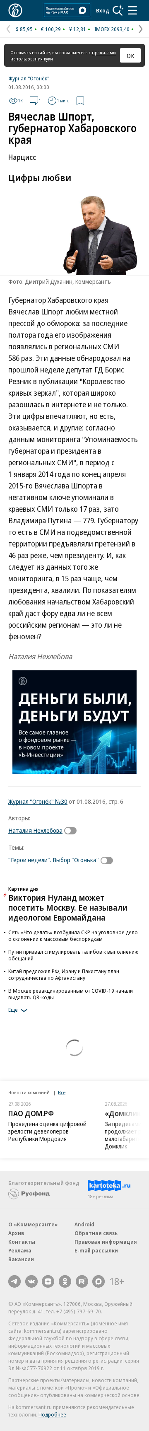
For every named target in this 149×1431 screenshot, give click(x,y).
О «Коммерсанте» (33, 1224)
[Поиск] (118, 10)
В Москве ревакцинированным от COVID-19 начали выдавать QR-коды (70, 994)
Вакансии (21, 1259)
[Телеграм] (14, 1281)
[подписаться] (72, 830)
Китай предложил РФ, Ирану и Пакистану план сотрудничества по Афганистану (63, 974)
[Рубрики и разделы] (132, 10)
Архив (16, 1233)
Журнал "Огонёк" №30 (37, 801)
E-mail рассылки (96, 1250)
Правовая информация (105, 1241)
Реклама (19, 1250)
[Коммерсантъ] (15, 10)
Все (61, 1092)
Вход (102, 10)
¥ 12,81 (77, 29)
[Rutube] (82, 1281)
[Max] (98, 1281)
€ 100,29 (51, 29)
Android (84, 1224)
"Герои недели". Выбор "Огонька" (53, 860)
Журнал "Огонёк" (28, 78)
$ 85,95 (24, 29)
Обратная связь (96, 1233)
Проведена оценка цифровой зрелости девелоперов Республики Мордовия (47, 1131)
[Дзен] (48, 1281)
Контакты (21, 1241)
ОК (131, 55)
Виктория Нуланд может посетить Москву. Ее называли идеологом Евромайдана (67, 907)
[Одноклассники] (65, 1281)
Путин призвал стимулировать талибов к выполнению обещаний (73, 955)
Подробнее (52, 1414)
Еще (13, 1010)
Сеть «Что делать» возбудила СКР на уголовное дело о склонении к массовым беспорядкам (73, 935)
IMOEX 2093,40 (112, 29)
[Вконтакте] (31, 1281)
